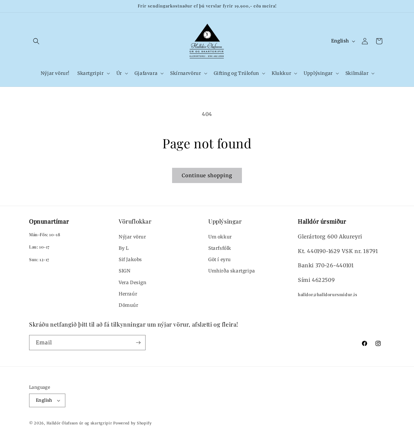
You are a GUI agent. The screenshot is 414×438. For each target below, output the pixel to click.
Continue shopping (207, 175)
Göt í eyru (219, 259)
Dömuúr (128, 305)
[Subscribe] (138, 342)
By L (124, 248)
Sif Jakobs (130, 259)
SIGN (124, 271)
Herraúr (128, 294)
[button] (36, 41)
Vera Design (133, 282)
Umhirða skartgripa (231, 271)
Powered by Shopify (132, 423)
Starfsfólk (219, 248)
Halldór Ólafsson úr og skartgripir (79, 423)
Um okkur (220, 237)
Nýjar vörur (132, 237)
